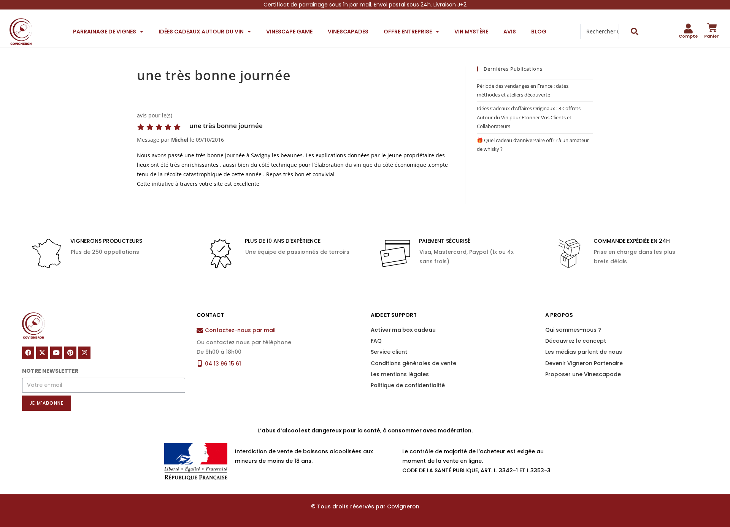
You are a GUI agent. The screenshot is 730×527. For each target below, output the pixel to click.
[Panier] (712, 27)
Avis (509, 31)
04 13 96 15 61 (223, 363)
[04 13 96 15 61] (200, 363)
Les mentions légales (400, 374)
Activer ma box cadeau (403, 330)
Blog (538, 31)
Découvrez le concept (575, 341)
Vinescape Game (289, 31)
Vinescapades (348, 31)
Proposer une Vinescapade (583, 374)
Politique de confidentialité (408, 385)
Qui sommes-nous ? (573, 330)
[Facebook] (28, 353)
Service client (389, 352)
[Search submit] (635, 31)
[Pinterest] (70, 353)
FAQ (376, 341)
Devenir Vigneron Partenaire (584, 363)
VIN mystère (471, 31)
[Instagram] (84, 353)
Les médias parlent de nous (583, 352)
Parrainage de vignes (104, 31)
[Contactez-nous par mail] (200, 330)
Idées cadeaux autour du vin (201, 31)
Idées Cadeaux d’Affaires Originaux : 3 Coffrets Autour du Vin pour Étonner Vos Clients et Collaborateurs (529, 117)
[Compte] (689, 28)
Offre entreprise (408, 31)
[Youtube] (56, 353)
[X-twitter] (42, 353)
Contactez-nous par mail (240, 330)
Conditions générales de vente (413, 363)
